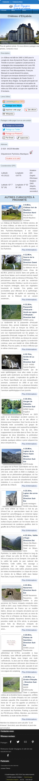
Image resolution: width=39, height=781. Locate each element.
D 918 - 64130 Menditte (10, 149)
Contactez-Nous (18, 2)
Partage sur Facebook (14, 125)
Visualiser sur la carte (13, 158)
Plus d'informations (29, 250)
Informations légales (13, 779)
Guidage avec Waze (13, 106)
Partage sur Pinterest (14, 134)
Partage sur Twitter (13, 129)
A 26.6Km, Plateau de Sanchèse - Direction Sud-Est (29, 640)
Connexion (6, 2)
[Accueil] (19, 6)
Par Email (9, 138)
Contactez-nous (7, 731)
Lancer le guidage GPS (15, 101)
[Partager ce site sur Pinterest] (32, 741)
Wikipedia (9, 114)
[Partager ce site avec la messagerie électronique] (25, 741)
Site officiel (32, 110)
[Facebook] (8, 755)
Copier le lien (24, 138)
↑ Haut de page (27, 777)
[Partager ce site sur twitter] (18, 741)
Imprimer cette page (13, 110)
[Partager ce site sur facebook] (10, 741)
